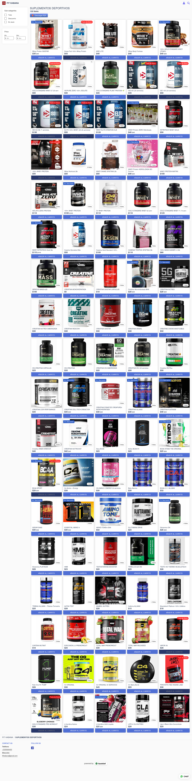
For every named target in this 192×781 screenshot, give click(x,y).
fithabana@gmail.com (10, 756)
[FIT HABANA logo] (4, 3)
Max (17, 35)
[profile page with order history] (184, 3)
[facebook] (32, 748)
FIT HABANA (13, 3)
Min (5, 35)
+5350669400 (7, 749)
